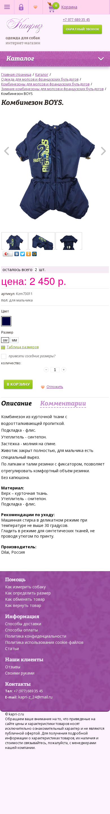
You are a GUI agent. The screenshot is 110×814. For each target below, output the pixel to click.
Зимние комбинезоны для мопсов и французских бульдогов (52, 88)
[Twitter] (23, 254)
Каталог (20, 59)
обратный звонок (82, 29)
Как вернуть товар (23, 605)
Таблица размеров (23, 347)
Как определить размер (28, 593)
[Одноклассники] (29, 254)
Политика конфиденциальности (35, 636)
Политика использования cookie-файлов (44, 642)
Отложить (55, 386)
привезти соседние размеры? (31, 356)
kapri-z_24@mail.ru (35, 697)
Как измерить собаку (25, 586)
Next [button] (103, 151)
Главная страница (16, 74)
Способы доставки (23, 623)
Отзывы (12, 666)
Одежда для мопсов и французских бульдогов (39, 79)
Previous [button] (6, 151)
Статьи (12, 648)
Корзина (66, 6)
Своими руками (19, 673)
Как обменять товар (25, 599)
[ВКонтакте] (17, 254)
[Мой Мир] (35, 254)
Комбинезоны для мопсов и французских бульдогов (45, 84)
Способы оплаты (21, 630)
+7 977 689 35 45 (76, 19)
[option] (55, 169)
